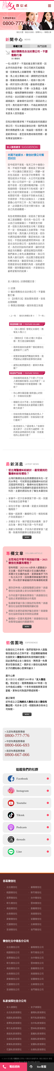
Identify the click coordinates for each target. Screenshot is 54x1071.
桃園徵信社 (11, 892)
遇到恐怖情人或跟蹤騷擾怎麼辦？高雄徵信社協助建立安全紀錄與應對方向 (28, 589)
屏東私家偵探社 (14, 1044)
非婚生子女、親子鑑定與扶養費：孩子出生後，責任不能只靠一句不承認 (28, 523)
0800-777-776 (18, 21)
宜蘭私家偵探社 (38, 1044)
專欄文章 (47, 32)
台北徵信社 (11, 887)
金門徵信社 (36, 929)
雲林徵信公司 (37, 963)
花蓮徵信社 (11, 924)
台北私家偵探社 (14, 1012)
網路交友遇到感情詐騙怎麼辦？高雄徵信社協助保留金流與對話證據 (28, 612)
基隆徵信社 (36, 887)
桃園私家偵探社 (14, 1018)
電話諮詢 (14, 1066)
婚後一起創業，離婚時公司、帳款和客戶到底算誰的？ (28, 515)
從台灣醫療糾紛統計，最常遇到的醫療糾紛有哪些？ (27, 472)
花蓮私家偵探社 (14, 1049)
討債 (13, 288)
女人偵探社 (11, 1007)
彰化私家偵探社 (14, 1028)
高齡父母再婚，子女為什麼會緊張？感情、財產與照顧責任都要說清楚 (28, 531)
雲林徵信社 (36, 903)
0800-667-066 (17, 754)
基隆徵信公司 (37, 947)
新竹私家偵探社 (38, 1018)
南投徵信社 (11, 908)
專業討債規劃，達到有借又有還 (27, 305)
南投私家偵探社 (14, 1033)
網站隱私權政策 (34, 1062)
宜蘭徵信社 (36, 919)
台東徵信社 (36, 924)
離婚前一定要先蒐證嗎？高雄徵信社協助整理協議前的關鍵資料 (28, 620)
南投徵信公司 (12, 968)
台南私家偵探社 (14, 1039)
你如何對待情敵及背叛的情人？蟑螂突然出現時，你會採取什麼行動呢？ (28, 417)
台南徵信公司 (12, 974)
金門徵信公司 (37, 989)
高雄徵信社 (36, 914)
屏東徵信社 (11, 919)
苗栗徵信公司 (12, 958)
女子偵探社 (36, 1007)
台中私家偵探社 (38, 1023)
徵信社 (27, 32)
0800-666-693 (17, 745)
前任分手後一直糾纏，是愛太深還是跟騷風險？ (28, 507)
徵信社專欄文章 (25, 316)
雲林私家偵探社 (38, 1028)
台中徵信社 (36, 898)
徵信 (41, 1059)
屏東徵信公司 (12, 979)
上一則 (13, 316)
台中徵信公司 (37, 958)
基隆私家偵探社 (38, 1012)
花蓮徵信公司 (12, 984)
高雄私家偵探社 (38, 1039)
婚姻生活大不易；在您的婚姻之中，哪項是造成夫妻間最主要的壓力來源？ (28, 405)
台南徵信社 (11, 914)
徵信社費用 (23, 1062)
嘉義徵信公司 (37, 968)
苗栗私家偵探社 (14, 1023)
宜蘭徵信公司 (37, 979)
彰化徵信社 (11, 903)
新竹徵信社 (36, 892)
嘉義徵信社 (36, 908)
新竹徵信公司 (37, 952)
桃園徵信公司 (12, 952)
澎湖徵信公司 (12, 989)
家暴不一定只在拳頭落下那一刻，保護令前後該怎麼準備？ (28, 500)
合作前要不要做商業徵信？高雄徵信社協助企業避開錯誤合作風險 (28, 597)
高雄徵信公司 (37, 974)
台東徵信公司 (37, 984)
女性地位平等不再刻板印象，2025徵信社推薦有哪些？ (27, 561)
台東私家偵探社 (38, 1049)
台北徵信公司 (12, 947)
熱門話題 (42, 46)
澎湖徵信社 (11, 929)
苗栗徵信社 (11, 898)
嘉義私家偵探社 (38, 1033)
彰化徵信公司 (12, 963)
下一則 (41, 316)
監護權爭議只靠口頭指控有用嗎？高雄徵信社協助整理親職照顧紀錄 (28, 605)
